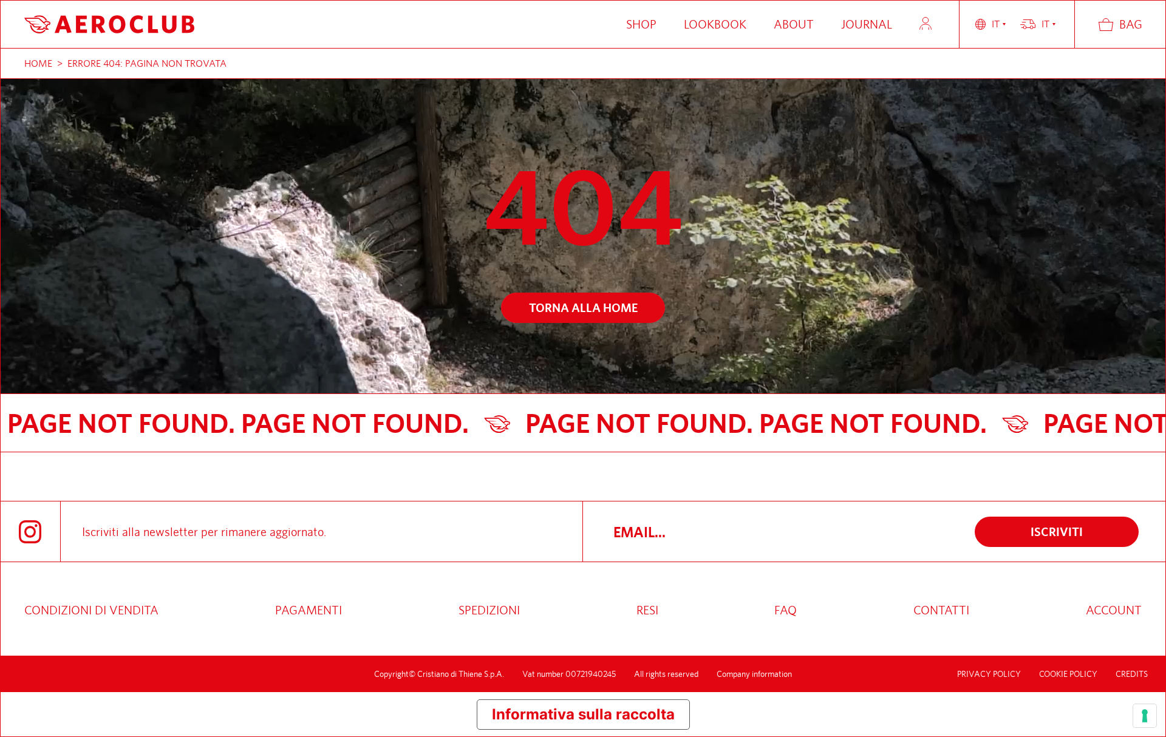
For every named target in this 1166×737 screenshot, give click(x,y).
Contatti (941, 610)
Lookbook (715, 24)
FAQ (785, 610)
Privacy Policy (989, 674)
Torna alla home (583, 307)
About (794, 24)
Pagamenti (308, 610)
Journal (866, 24)
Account (925, 23)
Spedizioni (489, 610)
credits (1132, 674)
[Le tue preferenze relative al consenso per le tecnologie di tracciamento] (1144, 715)
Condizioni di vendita (91, 610)
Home (38, 63)
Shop (641, 24)
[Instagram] (30, 531)
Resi (647, 610)
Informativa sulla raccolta (583, 714)
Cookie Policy (1068, 674)
